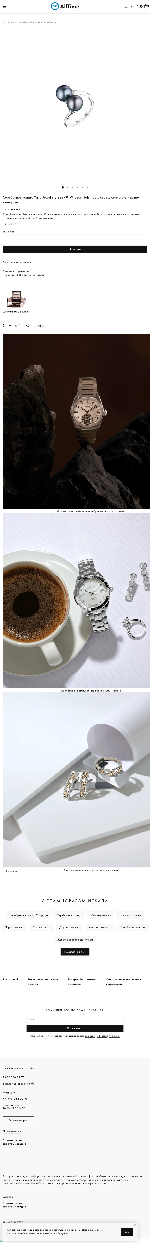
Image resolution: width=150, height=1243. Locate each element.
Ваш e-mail (8, 231)
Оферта (8, 1197)
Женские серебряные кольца (75, 939)
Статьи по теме (23, 325)
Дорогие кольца (69, 927)
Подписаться (75, 1028)
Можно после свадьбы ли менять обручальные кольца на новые (91, 511)
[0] (139, 6)
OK (127, 1232)
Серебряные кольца (69, 915)
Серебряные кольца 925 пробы (29, 915)
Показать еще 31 (75, 952)
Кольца (6, 22)
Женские (35, 22)
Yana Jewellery (20, 22)
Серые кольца (41, 927)
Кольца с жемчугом (100, 927)
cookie (74, 1229)
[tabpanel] (75, 106)
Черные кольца (14, 927)
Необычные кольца (133, 927)
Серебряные (49, 22)
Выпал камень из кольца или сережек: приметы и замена (91, 690)
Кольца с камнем (130, 915)
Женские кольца (101, 915)
